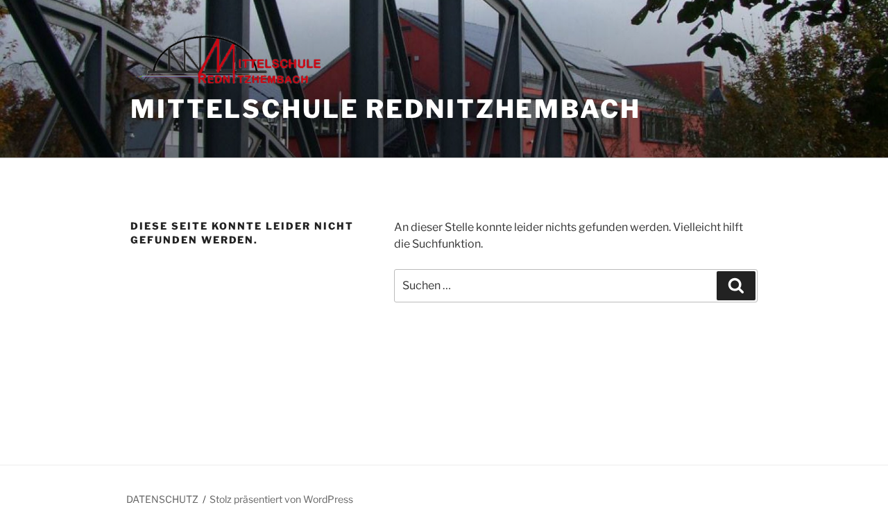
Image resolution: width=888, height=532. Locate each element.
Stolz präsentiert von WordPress (281, 499)
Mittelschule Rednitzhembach (385, 109)
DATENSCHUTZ (162, 499)
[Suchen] (736, 285)
